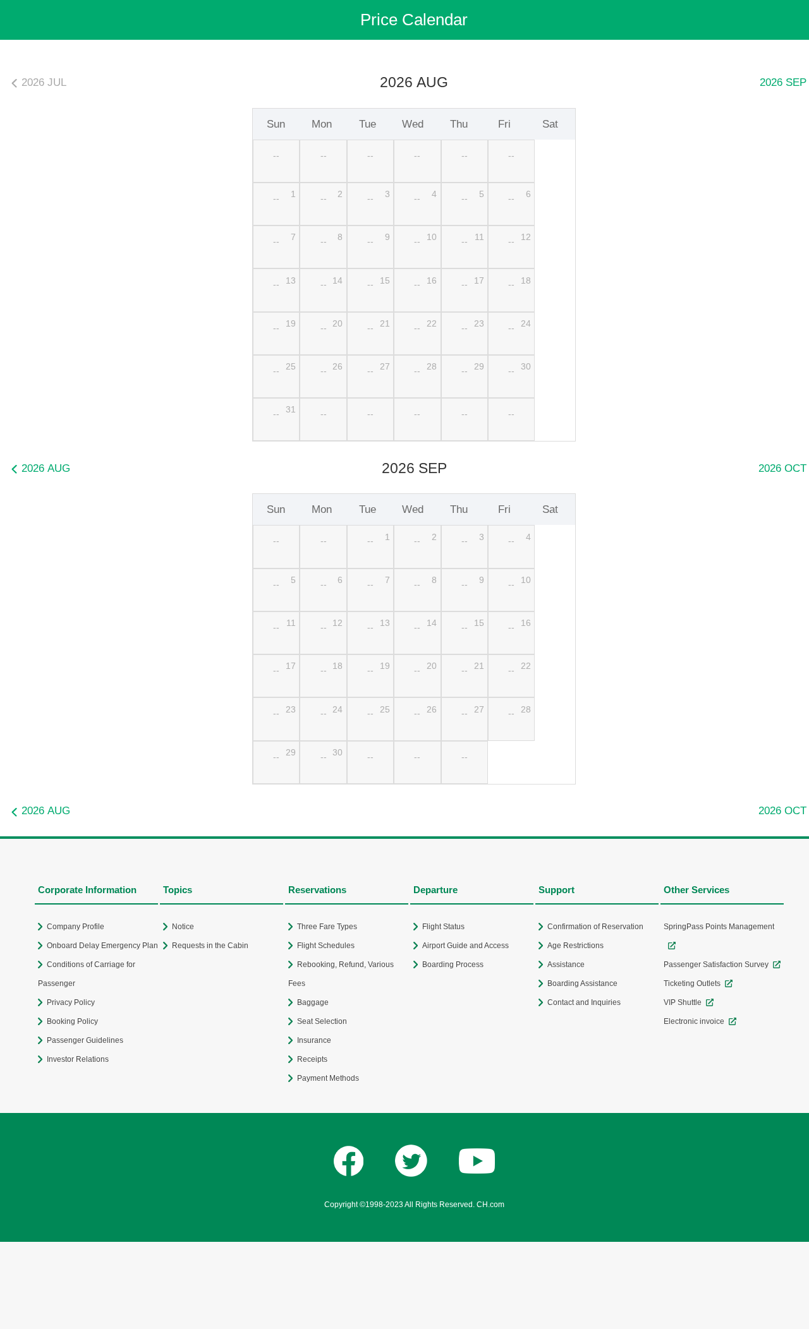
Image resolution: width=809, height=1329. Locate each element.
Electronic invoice (694, 1021)
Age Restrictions (575, 945)
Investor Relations (78, 1059)
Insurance (314, 1040)
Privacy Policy (71, 1002)
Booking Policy (72, 1021)
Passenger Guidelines (85, 1040)
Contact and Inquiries (584, 1002)
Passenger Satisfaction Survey (716, 964)
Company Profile (75, 926)
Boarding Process (453, 964)
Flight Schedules (326, 945)
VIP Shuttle (683, 1002)
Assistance (566, 964)
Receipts (312, 1059)
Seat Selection (322, 1021)
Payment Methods (328, 1078)
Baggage (313, 1002)
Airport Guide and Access (465, 945)
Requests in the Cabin (210, 945)
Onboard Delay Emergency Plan (102, 945)
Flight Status (443, 926)
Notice (183, 926)
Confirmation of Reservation (595, 926)
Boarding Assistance (582, 983)
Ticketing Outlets (692, 983)
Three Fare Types (327, 926)
